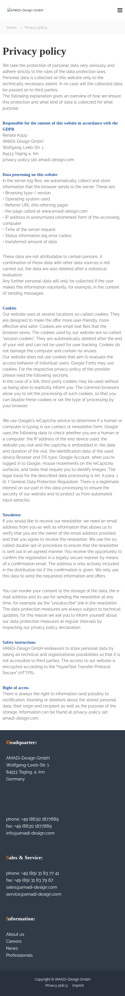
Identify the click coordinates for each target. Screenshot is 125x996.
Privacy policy (56, 985)
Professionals (19, 955)
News (12, 948)
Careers (14, 941)
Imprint (78, 985)
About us (15, 934)
